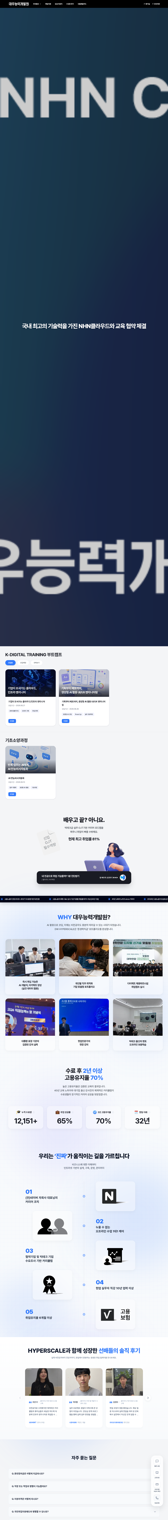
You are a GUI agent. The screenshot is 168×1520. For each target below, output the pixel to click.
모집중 (10, 663)
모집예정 (23, 663)
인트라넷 (157, 4)
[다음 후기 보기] (148, 1398)
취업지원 (48, 4)
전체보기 (37, 663)
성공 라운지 (58, 4)
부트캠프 (36, 4)
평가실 (147, 4)
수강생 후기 (70, 4)
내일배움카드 (82, 4)
